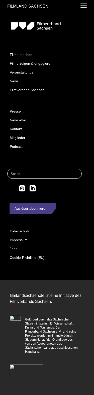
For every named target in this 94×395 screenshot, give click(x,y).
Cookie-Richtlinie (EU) (27, 258)
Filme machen (21, 55)
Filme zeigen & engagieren (31, 63)
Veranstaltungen (23, 72)
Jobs (13, 249)
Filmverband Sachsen (27, 90)
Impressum (19, 240)
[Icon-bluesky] (11, 188)
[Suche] (76, 173)
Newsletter (18, 120)
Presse (15, 111)
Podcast (16, 147)
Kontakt (16, 129)
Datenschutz (20, 231)
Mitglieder (17, 138)
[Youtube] (42, 188)
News (14, 81)
